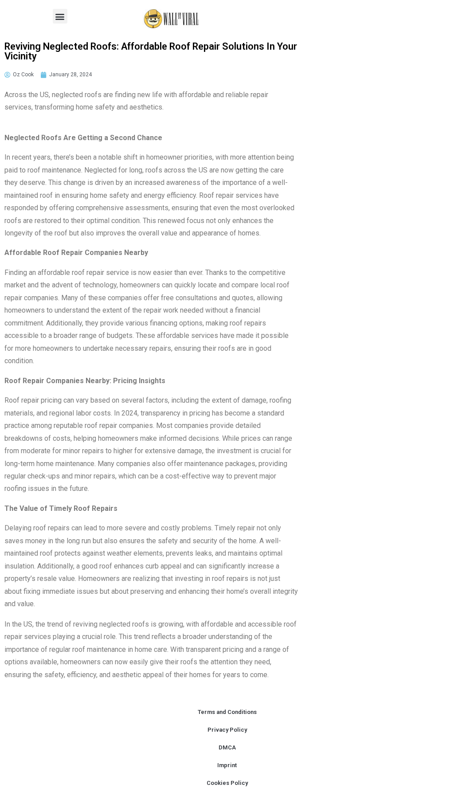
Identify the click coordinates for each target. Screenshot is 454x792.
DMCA (227, 747)
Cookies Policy (227, 783)
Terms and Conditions (227, 712)
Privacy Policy (227, 729)
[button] (60, 16)
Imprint (227, 765)
